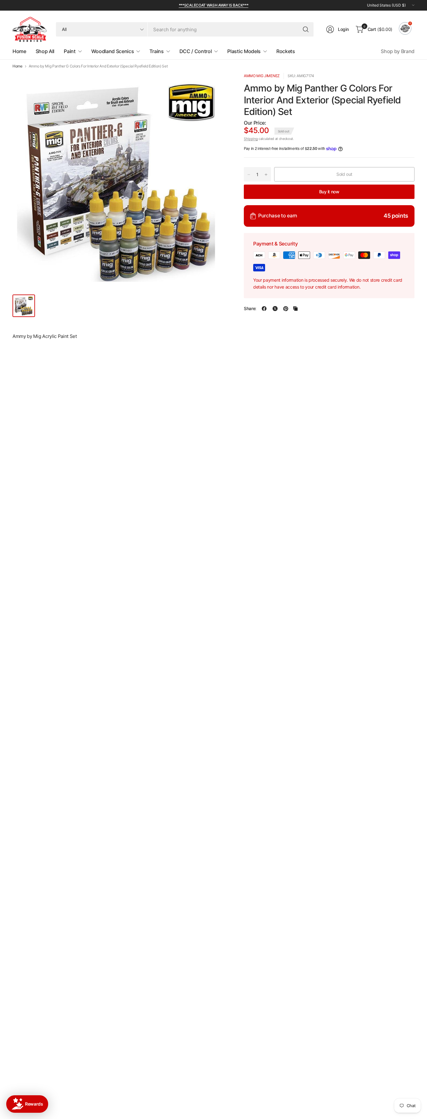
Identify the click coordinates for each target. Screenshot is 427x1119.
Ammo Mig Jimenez (262, 75)
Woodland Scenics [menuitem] (112, 51)
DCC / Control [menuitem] (195, 51)
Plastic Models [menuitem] (244, 51)
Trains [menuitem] (156, 51)
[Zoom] (216, 84)
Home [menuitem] (19, 51)
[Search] (306, 29)
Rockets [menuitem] (285, 51)
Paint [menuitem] (69, 51)
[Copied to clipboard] (295, 309)
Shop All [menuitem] (45, 51)
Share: (250, 308)
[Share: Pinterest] (286, 309)
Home (18, 66)
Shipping (251, 138)
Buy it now (329, 191)
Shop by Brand (397, 51)
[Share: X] (275, 309)
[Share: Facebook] (264, 309)
